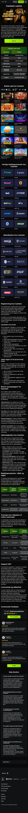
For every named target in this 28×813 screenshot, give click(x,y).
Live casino (9, 89)
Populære (3, 89)
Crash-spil (15, 89)
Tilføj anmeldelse (14, 616)
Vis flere (14, 665)
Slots (23, 89)
